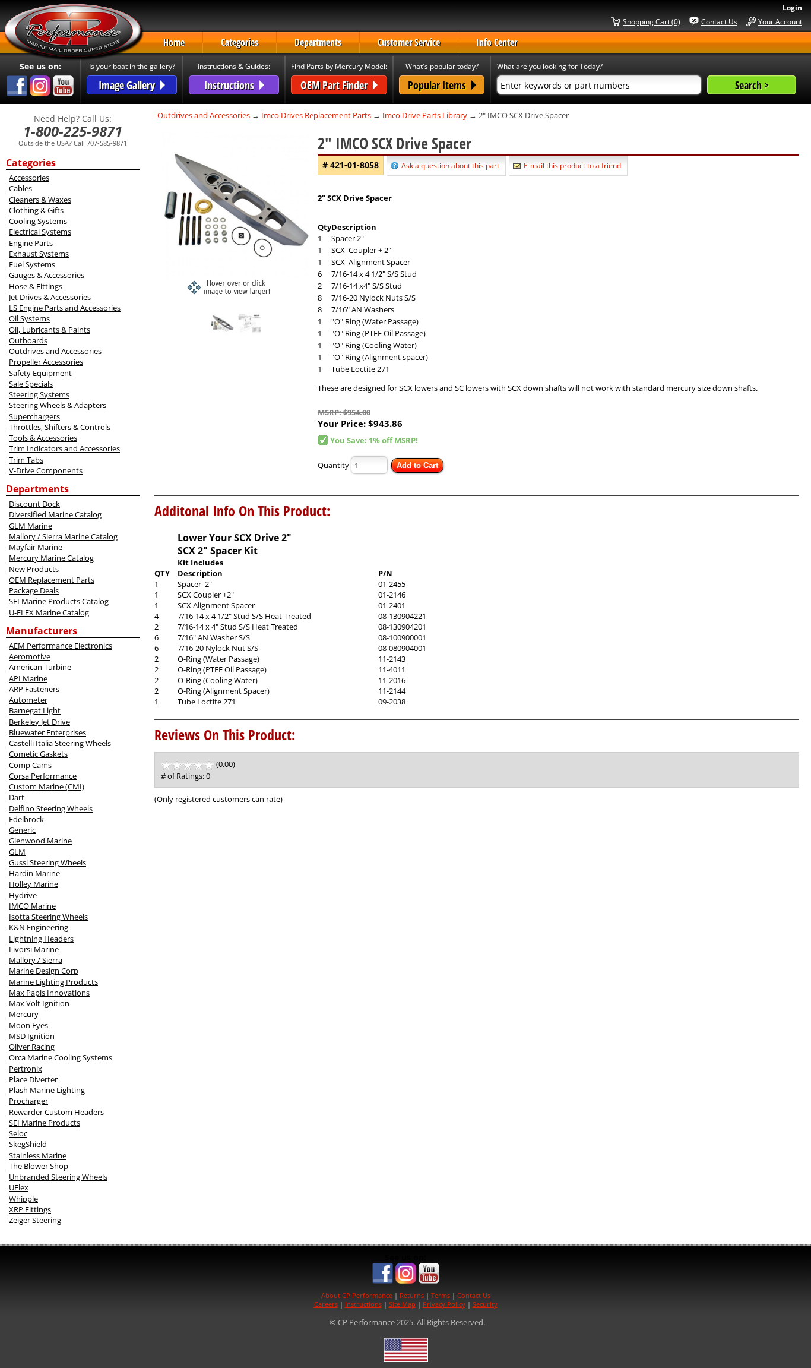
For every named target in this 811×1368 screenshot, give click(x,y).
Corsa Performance (43, 776)
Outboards (28, 340)
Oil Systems (29, 318)
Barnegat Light (35, 710)
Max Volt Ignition (39, 1003)
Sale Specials (31, 383)
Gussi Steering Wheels (47, 862)
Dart (16, 797)
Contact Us (719, 21)
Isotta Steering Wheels (48, 916)
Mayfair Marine (35, 547)
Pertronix (25, 1068)
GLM (17, 852)
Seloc (18, 1133)
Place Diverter (33, 1079)
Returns (412, 1295)
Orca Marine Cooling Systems (60, 1057)
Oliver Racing (32, 1046)
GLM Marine (30, 525)
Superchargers (34, 416)
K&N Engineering (38, 927)
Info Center (496, 42)
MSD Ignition (32, 1036)
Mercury (24, 1014)
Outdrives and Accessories (55, 351)
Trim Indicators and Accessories (64, 448)
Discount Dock (34, 503)
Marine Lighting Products (53, 982)
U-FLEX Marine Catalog (49, 612)
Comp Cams (30, 765)
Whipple (23, 1198)
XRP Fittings (30, 1209)
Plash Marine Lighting (47, 1090)
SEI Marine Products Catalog (59, 601)
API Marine (28, 678)
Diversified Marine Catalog (55, 514)
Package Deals (34, 590)
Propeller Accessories (46, 362)
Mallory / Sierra (35, 960)
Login (792, 7)
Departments (317, 42)
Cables (20, 188)
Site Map (402, 1304)
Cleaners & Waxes (40, 199)
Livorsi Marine (34, 949)
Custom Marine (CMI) (46, 786)
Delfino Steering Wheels (51, 808)
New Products (34, 569)
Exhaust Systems (39, 253)
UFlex (18, 1187)
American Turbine (40, 667)
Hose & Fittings (35, 286)
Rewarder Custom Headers (56, 1112)
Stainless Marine (37, 1155)
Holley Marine (33, 884)
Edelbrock (26, 819)
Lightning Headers (41, 938)
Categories (239, 42)
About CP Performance (356, 1295)
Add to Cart (417, 465)
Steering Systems (39, 394)
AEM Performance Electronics (60, 645)
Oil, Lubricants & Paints (49, 329)
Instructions (363, 1304)
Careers (326, 1304)
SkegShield (28, 1144)
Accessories (29, 177)
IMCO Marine (32, 906)
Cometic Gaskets (38, 754)
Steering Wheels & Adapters (57, 405)
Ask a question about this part (450, 165)
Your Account (780, 21)
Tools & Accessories (43, 438)
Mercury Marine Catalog (51, 558)
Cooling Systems (38, 221)
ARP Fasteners (34, 689)
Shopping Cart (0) (651, 21)
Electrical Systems (40, 231)
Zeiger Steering (35, 1220)
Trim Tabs (26, 460)
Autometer (28, 699)
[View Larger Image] (236, 213)
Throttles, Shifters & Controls (59, 427)
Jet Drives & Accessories (50, 297)
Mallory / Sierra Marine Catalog (63, 536)
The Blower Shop (38, 1166)
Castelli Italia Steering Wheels (60, 743)
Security (485, 1304)
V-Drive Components (46, 470)
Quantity (333, 465)
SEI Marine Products (44, 1122)
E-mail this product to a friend (572, 165)
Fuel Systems (32, 264)
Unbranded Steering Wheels (58, 1176)
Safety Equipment (40, 373)
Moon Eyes (28, 1025)
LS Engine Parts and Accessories (65, 307)
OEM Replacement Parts (51, 580)
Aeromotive (29, 656)
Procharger (28, 1100)
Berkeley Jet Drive (39, 721)
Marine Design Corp (43, 970)
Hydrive (23, 895)
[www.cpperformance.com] (73, 32)
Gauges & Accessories (46, 275)
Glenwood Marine (40, 840)
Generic (22, 830)
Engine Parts (31, 243)
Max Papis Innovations (49, 992)
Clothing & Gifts (36, 210)
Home (174, 42)
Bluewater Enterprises (47, 732)
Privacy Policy (444, 1304)
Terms (440, 1295)
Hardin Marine (34, 873)
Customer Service (409, 42)
